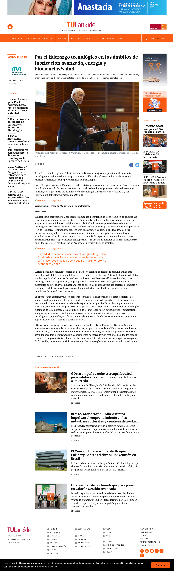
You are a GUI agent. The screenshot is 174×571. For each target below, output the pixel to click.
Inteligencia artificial (109, 38)
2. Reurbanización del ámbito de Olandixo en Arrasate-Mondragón (18, 125)
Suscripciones (112, 548)
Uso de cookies (147, 545)
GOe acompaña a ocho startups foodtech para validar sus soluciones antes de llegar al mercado (104, 377)
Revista (75, 38)
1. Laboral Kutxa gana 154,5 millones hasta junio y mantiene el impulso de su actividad (17, 106)
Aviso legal (145, 538)
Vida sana (54, 542)
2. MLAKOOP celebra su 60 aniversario (151, 154)
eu (152, 38)
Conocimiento (17, 56)
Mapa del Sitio (146, 529)
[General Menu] (10, 26)
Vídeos (108, 529)
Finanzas (82, 536)
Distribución (83, 542)
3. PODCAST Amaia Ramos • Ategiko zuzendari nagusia (154, 180)
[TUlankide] (81, 25)
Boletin (108, 552)
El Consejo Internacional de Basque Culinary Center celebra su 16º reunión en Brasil (103, 455)
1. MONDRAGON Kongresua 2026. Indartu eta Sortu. (154, 129)
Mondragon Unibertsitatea (61, 357)
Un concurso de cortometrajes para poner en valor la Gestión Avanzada (103, 487)
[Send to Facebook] (131, 164)
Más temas (54, 553)
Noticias (53, 529)
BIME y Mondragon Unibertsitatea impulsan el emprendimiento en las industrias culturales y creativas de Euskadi (105, 417)
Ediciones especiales (114, 545)
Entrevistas (33, 38)
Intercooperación (58, 546)
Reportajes (15, 38)
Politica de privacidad (150, 542)
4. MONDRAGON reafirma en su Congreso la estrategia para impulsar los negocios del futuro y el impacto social (18, 176)
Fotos (108, 536)
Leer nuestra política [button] (47, 567)
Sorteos (54, 549)
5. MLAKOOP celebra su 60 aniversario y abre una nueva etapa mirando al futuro (18, 197)
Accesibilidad (146, 532)
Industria (82, 539)
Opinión (48, 38)
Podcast (88, 38)
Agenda (62, 38)
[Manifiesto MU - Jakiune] (48, 200)
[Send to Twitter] (137, 164)
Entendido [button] (160, 565)
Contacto (144, 535)
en (162, 38)
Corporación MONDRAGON (89, 30)
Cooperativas (84, 529)
